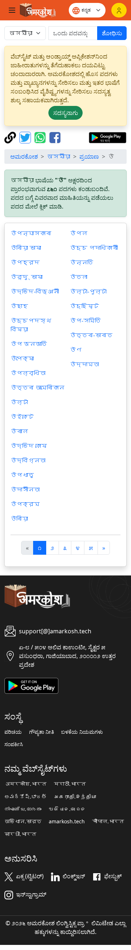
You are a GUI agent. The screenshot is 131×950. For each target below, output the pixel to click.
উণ (76, 350)
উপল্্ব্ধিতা (28, 373)
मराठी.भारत (70, 784)
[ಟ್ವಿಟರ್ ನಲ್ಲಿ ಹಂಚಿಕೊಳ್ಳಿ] (26, 137)
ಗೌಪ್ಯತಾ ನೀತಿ (41, 732)
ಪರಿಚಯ (13, 732)
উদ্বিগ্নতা (28, 460)
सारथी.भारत (20, 834)
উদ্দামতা (84, 364)
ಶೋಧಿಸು (112, 33)
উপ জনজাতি (29, 344)
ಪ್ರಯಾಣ (89, 157)
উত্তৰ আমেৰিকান (37, 388)
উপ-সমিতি (85, 321)
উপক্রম (25, 504)
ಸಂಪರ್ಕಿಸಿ (13, 744)
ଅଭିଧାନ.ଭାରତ (67, 809)
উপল (78, 233)
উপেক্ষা (22, 359)
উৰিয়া (19, 519)
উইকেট (22, 417)
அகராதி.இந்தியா (75, 796)
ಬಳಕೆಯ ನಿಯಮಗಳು (82, 732)
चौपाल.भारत (108, 821)
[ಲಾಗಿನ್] (119, 10)
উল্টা (19, 402)
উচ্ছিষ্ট (84, 306)
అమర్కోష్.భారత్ (25, 796)
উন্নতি (81, 262)
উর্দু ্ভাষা (27, 277)
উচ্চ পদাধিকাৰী (94, 248)
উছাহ (19, 306)
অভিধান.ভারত (22, 821)
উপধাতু (22, 475)
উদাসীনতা (25, 490)
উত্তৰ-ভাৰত (91, 335)
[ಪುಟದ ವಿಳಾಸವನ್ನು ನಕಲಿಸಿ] (11, 137)
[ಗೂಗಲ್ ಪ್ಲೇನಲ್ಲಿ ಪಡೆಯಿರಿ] (107, 137)
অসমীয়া (58, 157)
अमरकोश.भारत (25, 784)
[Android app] (31, 685)
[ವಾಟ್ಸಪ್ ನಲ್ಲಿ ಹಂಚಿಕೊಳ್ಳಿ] (41, 137)
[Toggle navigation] (12, 10)
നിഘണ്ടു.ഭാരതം (22, 809)
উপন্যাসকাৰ (31, 233)
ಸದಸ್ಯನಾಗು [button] (65, 113)
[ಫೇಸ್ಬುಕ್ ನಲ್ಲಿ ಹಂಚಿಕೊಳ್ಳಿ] (55, 137)
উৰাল (19, 431)
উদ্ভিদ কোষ (29, 446)
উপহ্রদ (25, 262)
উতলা (78, 277)
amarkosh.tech (67, 821)
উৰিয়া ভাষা (26, 248)
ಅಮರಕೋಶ (24, 157)
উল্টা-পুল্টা (88, 292)
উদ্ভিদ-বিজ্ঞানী (35, 292)
